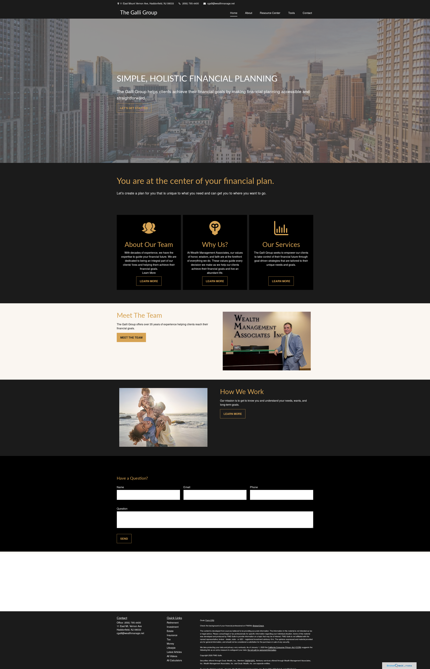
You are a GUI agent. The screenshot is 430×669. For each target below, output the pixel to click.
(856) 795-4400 (190, 3)
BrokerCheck (258, 625)
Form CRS (209, 620)
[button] (234, 12)
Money (170, 643)
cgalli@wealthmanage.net (221, 3)
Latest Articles (174, 652)
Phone (254, 487)
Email (186, 487)
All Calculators (174, 660)
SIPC (253, 660)
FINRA (247, 660)
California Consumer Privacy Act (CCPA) (284, 647)
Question (122, 508)
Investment (173, 626)
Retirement (173, 622)
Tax (169, 639)
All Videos (172, 656)
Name (120, 487)
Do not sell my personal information (262, 650)
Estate (170, 631)
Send (124, 539)
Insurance (172, 635)
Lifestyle (171, 647)
